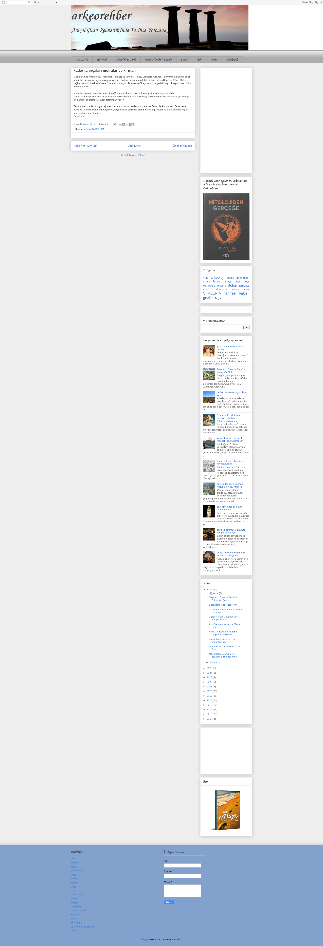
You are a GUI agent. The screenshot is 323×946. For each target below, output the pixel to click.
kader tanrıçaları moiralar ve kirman (105, 70)
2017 (210, 705)
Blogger (145, 939)
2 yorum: (104, 124)
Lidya (238, 281)
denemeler (242, 277)
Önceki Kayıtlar (182, 145)
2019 (210, 695)
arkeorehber (101, 16)
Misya (220, 285)
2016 (210, 709)
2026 (210, 589)
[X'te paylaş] (126, 124)
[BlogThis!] (123, 124)
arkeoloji (217, 277)
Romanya (244, 285)
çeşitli (230, 277)
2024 (210, 672)
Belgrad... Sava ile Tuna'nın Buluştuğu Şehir (231, 370)
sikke (246, 289)
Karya (228, 281)
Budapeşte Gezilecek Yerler (223, 604)
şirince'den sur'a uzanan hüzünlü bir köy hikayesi (230, 485)
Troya (218, 298)
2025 (210, 668)
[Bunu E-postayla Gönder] (120, 124)
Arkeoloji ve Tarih (126, 59)
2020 (210, 691)
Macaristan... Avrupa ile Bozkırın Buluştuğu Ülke (223, 655)
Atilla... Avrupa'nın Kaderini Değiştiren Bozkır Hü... (223, 633)
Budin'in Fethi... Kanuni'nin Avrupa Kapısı (231, 462)
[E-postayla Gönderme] (114, 124)
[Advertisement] (226, 120)
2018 (210, 700)
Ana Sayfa (82, 59)
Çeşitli (184, 59)
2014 (210, 718)
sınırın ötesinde (215, 289)
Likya (246, 281)
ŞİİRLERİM (98, 129)
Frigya (206, 281)
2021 (210, 686)
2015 (210, 714)
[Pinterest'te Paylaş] (133, 124)
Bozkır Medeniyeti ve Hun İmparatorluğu (222, 640)
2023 (210, 677)
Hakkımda (232, 59)
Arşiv (214, 59)
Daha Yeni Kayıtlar (85, 145)
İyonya (217, 281)
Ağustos (214, 593)
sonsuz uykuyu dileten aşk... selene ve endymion (232, 554)
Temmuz (214, 662)
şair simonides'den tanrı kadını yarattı (229, 508)
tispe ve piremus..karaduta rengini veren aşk (231, 531)
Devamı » (79, 116)
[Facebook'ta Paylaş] (130, 124)
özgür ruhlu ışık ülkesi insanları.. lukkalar (228, 416)
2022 (210, 682)
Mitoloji (101, 59)
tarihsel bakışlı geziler (82, 926)
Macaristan (209, 285)
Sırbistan (235, 290)
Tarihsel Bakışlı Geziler (158, 59)
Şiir (199, 59)
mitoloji (87, 129)
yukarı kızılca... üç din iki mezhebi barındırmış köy (230, 439)
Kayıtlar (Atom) (137, 155)
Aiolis (205, 278)
